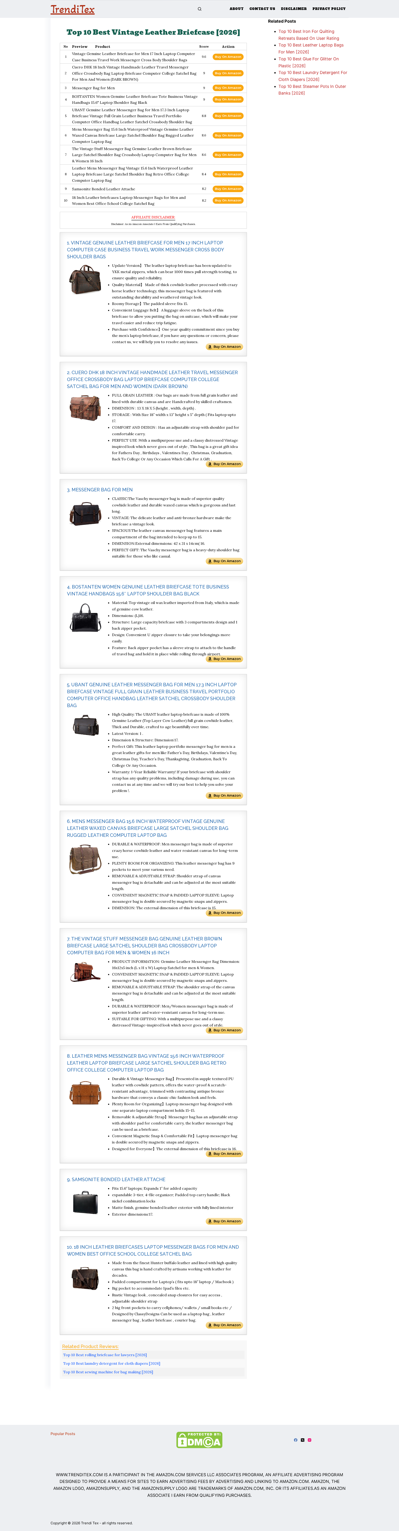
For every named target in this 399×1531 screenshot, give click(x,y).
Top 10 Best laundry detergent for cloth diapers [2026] (111, 1363)
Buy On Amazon (228, 57)
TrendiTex (73, 9)
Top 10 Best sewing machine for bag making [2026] (108, 1372)
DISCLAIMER (294, 8)
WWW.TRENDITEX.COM (79, 1474)
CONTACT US (262, 8)
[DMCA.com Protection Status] (199, 1439)
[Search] (199, 9)
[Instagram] (309, 1440)
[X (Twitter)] (302, 1440)
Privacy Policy (329, 8)
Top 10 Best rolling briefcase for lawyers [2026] (105, 1354)
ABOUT (237, 8)
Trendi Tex (90, 1523)
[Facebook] (295, 1440)
